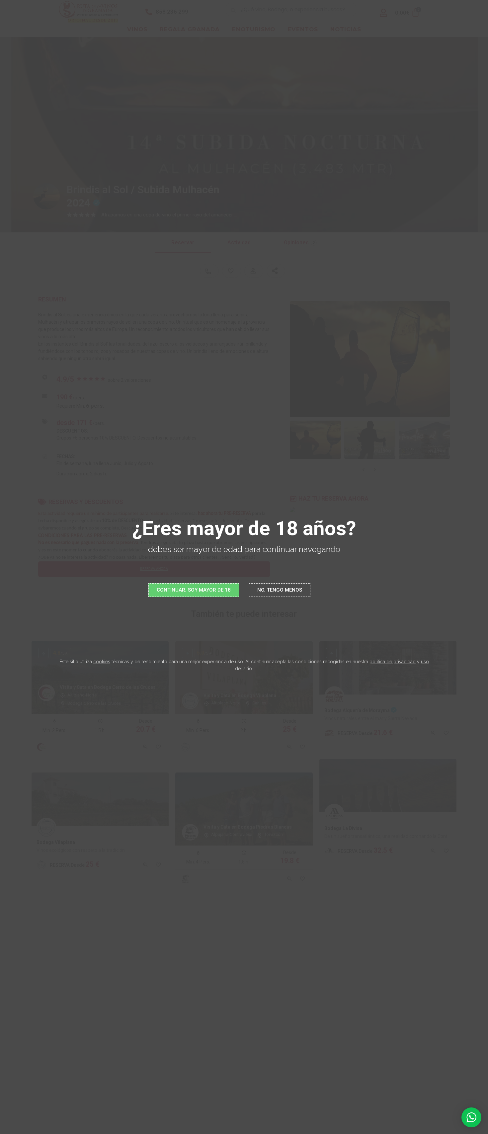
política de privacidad (392, 661)
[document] (244, 567)
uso (425, 661)
